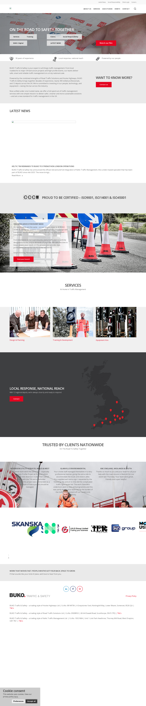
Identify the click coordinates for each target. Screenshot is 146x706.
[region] (73, 540)
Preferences (18, 701)
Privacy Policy (131, 596)
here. (16, 696)
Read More (16, 175)
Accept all (31, 701)
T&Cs (12, 608)
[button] (16, 36)
